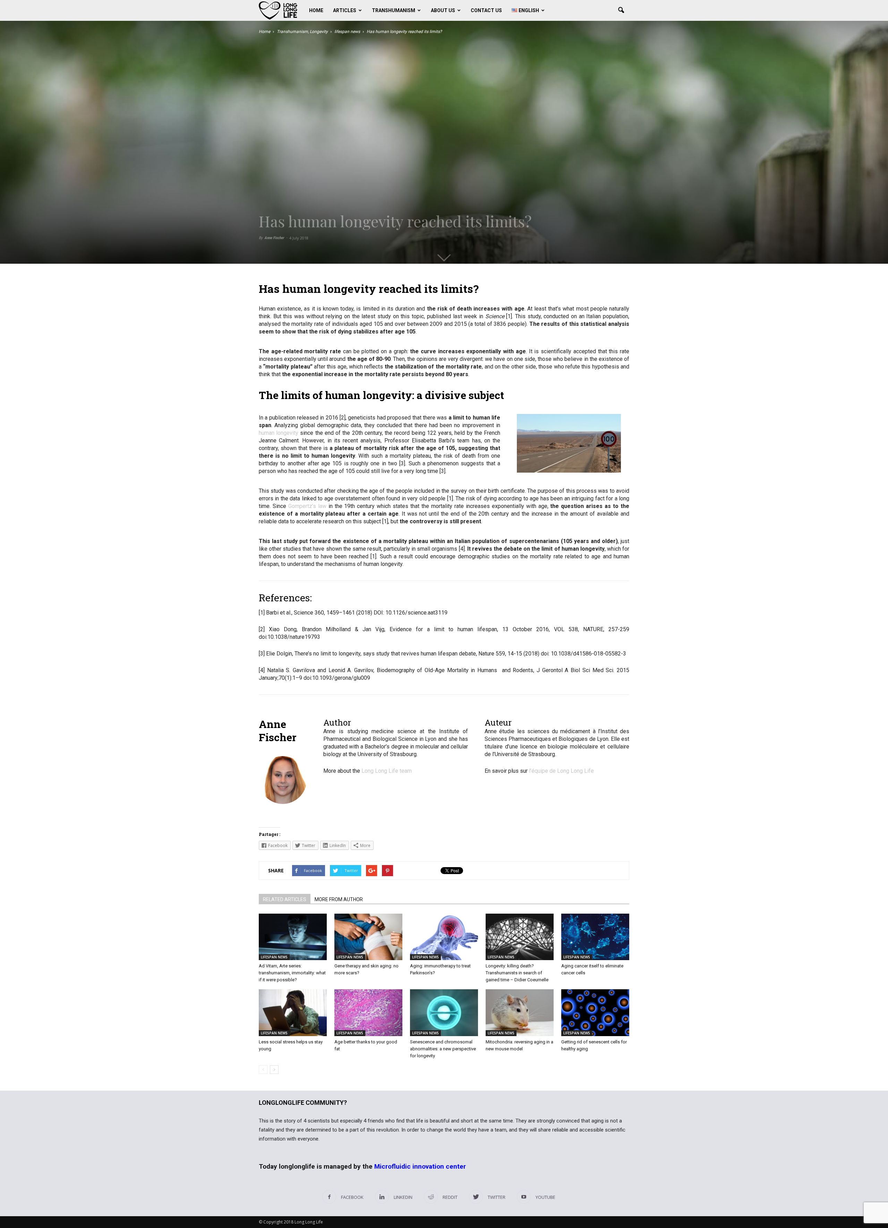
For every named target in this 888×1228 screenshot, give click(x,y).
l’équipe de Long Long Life (561, 771)
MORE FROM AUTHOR (339, 899)
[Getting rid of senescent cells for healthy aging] (595, 1012)
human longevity (278, 433)
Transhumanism (393, 10)
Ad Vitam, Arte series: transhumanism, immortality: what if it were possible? (292, 972)
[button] (621, 10)
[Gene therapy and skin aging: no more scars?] (368, 937)
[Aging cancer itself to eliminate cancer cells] (595, 937)
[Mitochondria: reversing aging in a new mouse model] (520, 1012)
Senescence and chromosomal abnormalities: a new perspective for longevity (443, 1048)
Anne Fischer (274, 238)
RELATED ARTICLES (284, 899)
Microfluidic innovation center (420, 1166)
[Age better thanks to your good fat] (368, 1012)
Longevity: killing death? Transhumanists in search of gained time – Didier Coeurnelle (517, 972)
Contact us (486, 10)
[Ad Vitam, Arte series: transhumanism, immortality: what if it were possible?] (293, 937)
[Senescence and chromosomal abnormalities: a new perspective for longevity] (444, 1012)
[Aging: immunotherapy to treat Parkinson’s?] (444, 937)
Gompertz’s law (307, 506)
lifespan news (274, 957)
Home (316, 10)
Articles (344, 10)
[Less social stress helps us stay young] (293, 1012)
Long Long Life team (386, 771)
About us (443, 10)
